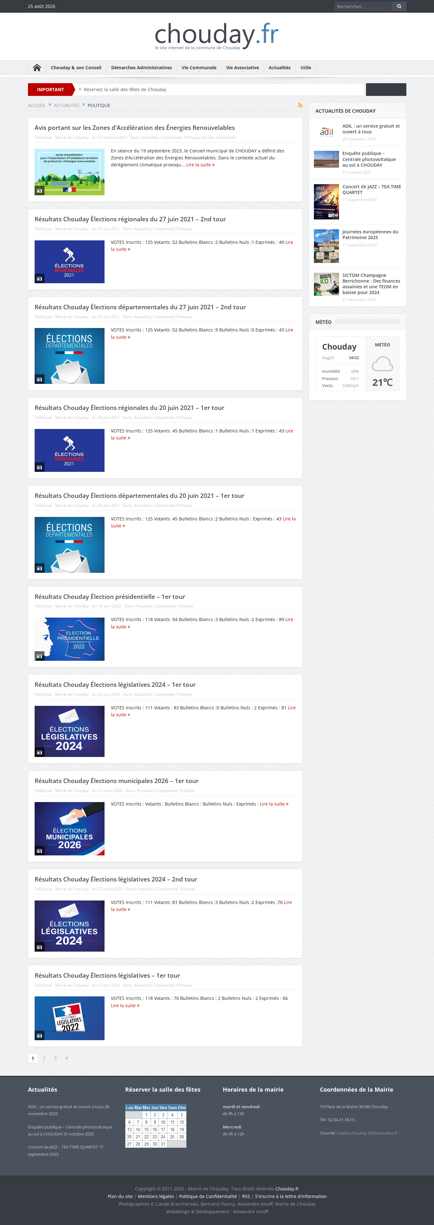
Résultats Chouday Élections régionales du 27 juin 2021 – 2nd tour (130, 219)
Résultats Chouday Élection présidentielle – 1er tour (110, 596)
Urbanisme (226, 137)
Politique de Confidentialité (208, 1196)
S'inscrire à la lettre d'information (291, 1196)
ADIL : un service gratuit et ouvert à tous (371, 129)
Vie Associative (242, 67)
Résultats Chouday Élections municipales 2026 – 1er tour (117, 781)
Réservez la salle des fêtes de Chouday (125, 89)
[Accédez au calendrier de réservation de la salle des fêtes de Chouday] (155, 1125)
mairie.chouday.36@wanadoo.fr (368, 1133)
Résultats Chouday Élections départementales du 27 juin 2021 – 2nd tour (140, 307)
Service (207, 137)
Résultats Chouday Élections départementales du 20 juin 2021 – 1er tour (139, 496)
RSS (246, 1196)
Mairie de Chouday (72, 137)
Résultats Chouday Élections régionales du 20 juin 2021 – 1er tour (129, 408)
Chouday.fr (287, 1189)
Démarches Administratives (141, 67)
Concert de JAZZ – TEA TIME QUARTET (371, 189)
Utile (306, 67)
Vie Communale (199, 67)
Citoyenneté (171, 137)
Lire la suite (199, 165)
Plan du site (120, 1196)
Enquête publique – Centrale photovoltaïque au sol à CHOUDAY (369, 159)
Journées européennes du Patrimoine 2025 (370, 234)
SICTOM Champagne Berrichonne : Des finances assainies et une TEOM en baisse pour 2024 (371, 284)
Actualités (280, 67)
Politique (191, 137)
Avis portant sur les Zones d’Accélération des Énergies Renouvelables (135, 128)
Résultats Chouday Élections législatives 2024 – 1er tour (115, 684)
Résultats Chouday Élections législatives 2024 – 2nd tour (116, 879)
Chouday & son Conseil (76, 67)
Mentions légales (156, 1196)
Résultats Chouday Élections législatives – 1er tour (107, 975)
